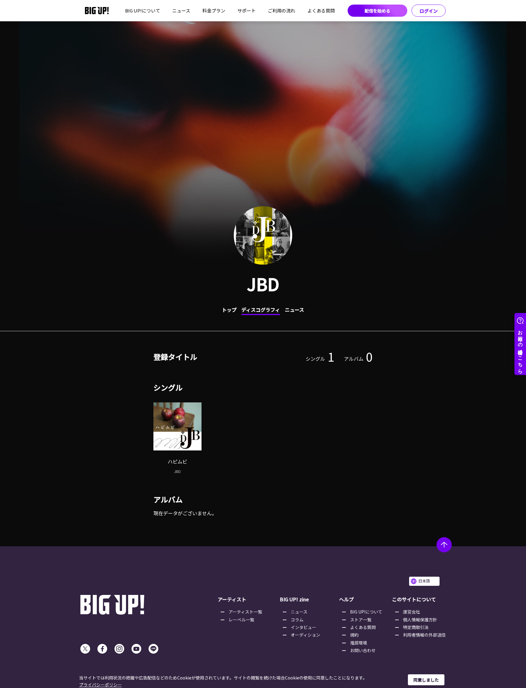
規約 (354, 635)
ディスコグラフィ (260, 309)
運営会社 (411, 612)
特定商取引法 (416, 627)
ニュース (181, 10)
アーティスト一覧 (245, 612)
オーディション (305, 635)
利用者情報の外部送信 (424, 635)
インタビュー (303, 627)
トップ (229, 309)
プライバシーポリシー (100, 685)
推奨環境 (358, 643)
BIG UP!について (142, 10)
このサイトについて (414, 599)
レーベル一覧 (241, 620)
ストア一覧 (360, 620)
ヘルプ (346, 599)
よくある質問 (321, 10)
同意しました (426, 680)
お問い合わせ (363, 650)
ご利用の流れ (281, 10)
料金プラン (213, 10)
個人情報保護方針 (420, 620)
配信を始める (377, 11)
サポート (246, 10)
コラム (297, 620)
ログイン (428, 11)
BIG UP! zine (294, 599)
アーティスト (232, 599)
